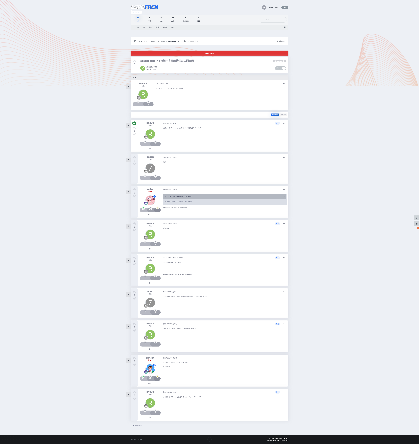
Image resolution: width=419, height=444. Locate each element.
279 (151, 383)
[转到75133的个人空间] (150, 168)
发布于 (163, 84)
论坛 (138, 27)
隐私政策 (133, 439)
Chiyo (150, 189)
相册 (144, 27)
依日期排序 (283, 115)
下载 (149, 21)
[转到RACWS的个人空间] (142, 68)
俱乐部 (165, 27)
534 (150, 215)
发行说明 (186, 21)
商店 (172, 21)
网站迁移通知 (209, 53)
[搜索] (261, 20)
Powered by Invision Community (277, 440)
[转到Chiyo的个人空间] (150, 200)
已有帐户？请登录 (274, 7)
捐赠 (198, 21)
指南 (150, 27)
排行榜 (158, 27)
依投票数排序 (275, 115)
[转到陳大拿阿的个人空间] (150, 369)
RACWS (154, 67)
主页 (138, 21)
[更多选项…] (284, 83)
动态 (161, 21)
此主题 (282, 19)
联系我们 (141, 439)
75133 (150, 157)
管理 (172, 27)
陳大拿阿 (150, 358)
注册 (285, 7)
